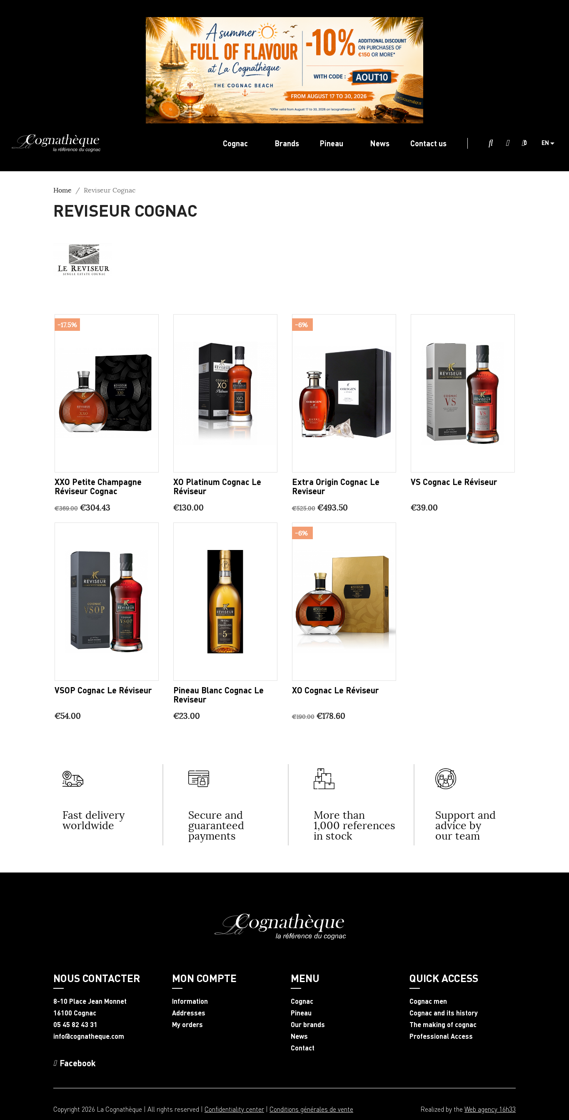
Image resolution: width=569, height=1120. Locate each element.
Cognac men (428, 1001)
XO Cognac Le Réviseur (335, 690)
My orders (187, 1024)
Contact (302, 1048)
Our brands (308, 1024)
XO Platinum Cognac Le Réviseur (217, 486)
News (299, 1036)
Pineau (301, 1013)
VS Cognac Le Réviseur (454, 481)
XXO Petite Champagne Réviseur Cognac (98, 486)
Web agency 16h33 (490, 1109)
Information (190, 1001)
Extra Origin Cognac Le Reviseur (335, 486)
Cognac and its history (443, 1013)
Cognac (302, 1001)
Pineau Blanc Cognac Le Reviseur (218, 695)
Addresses (188, 1013)
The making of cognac (443, 1024)
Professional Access (441, 1036)
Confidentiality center (234, 1109)
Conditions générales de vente (311, 1109)
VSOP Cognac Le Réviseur (103, 690)
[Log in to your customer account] (507, 143)
